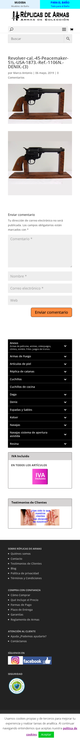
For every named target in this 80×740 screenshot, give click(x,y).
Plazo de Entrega (22, 609)
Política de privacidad (25, 573)
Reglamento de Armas (25, 619)
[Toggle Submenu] (65, 345)
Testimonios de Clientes (26, 563)
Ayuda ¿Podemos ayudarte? (28, 636)
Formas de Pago (21, 605)
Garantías (17, 614)
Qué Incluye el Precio (24, 600)
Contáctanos (19, 641)
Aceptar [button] (46, 734)
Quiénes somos (21, 553)
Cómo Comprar (20, 595)
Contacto (16, 558)
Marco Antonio (22, 73)
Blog (13, 568)
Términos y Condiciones (26, 578)
